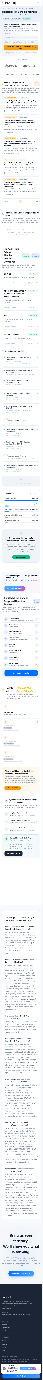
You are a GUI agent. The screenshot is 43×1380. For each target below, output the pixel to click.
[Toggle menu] (38, 3)
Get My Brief (21, 1376)
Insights (4, 1344)
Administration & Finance (13, 515)
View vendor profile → (10, 283)
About (4, 1341)
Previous (7, 202)
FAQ (3, 1350)
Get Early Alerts (12, 788)
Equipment (22, 160)
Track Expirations (21, 557)
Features (5, 1324)
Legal (4, 1347)
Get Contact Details (21, 673)
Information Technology (12, 520)
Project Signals (10, 74)
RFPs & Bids (25, 74)
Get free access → (13, 853)
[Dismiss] (38, 1369)
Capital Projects (23, 98)
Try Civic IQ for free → (14, 588)
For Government (7, 1331)
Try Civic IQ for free (20, 1274)
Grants (6, 504)
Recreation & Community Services (16, 509)
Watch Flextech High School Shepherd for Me (20, 47)
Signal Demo (6, 1327)
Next (36, 202)
